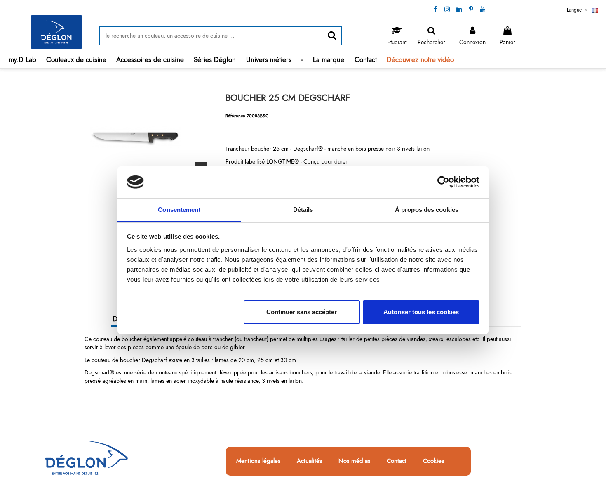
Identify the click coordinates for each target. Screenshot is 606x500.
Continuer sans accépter (301, 311)
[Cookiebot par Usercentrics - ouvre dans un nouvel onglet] (443, 182)
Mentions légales (258, 461)
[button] (76, 59)
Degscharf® (99, 372)
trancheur (255, 339)
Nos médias (354, 461)
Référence (235, 115)
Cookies (433, 461)
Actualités (309, 461)
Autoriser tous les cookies (421, 311)
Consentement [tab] (179, 209)
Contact (396, 461)
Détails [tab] (303, 209)
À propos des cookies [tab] (426, 209)
